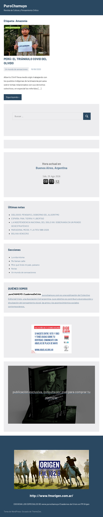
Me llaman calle (18, 261)
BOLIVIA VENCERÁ (20, 233)
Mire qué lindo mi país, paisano (25, 264)
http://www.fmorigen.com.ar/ (51, 496)
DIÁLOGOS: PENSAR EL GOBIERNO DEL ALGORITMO (35, 214)
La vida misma (17, 257)
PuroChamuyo (15, 6)
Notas (14, 268)
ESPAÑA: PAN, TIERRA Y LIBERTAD (27, 218)
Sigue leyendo (12, 97)
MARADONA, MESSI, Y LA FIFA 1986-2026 (30, 229)
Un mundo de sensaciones (16, 69)
